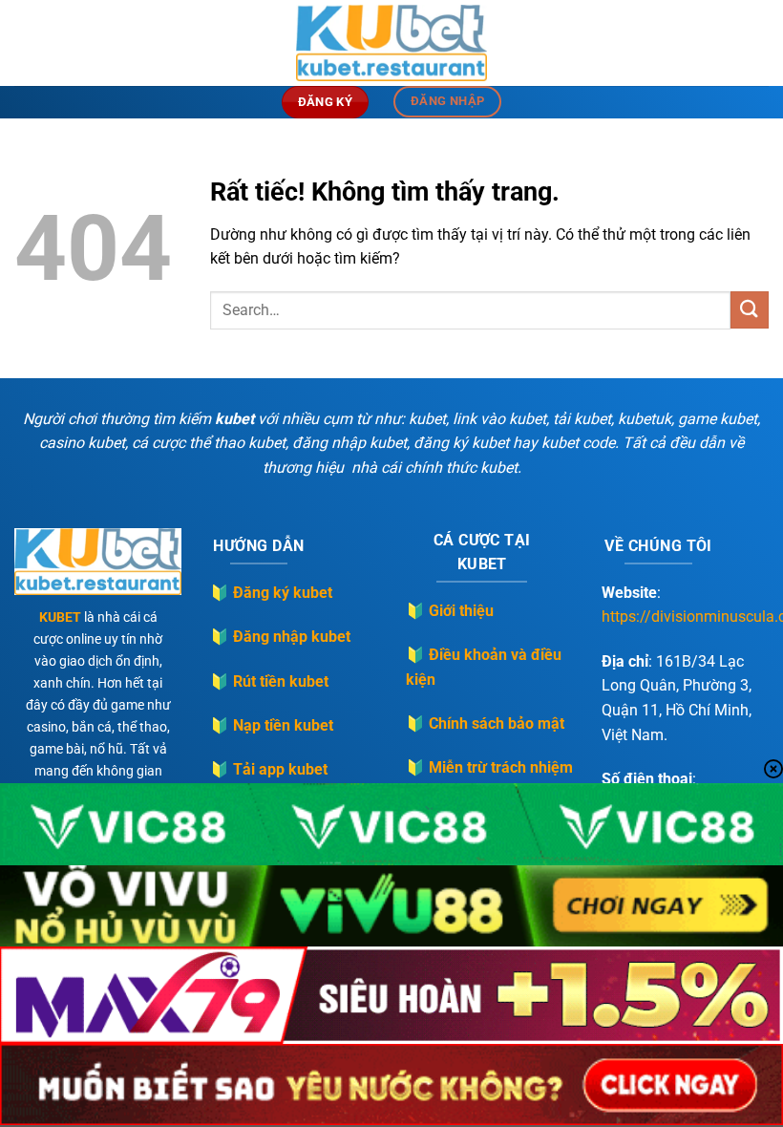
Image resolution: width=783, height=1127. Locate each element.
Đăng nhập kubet (291, 636)
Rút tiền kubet (280, 681)
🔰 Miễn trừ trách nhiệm (489, 767)
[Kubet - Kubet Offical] (391, 43)
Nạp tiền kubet (283, 725)
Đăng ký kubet (282, 593)
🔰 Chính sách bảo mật (485, 723)
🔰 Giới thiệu (450, 611)
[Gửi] (749, 310)
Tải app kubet (280, 769)
